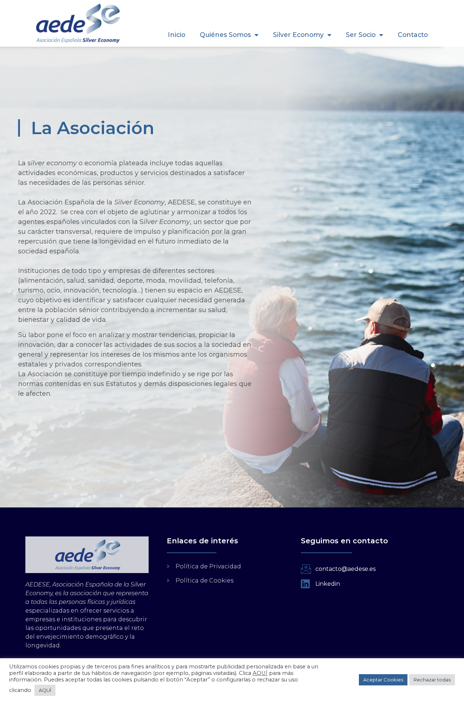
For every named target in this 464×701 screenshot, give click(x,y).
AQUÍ (260, 673)
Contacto (413, 34)
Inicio (176, 34)
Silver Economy (298, 34)
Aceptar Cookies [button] (383, 680)
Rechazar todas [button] (432, 680)
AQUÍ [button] (45, 690)
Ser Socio (361, 34)
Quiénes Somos (225, 34)
